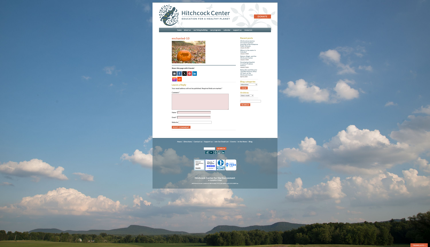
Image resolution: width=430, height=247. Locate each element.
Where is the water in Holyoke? (248, 51)
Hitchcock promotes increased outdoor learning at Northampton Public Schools (249, 43)
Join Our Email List (221, 141)
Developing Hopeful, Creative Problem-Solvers (247, 63)
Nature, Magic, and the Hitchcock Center (248, 57)
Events (233, 141)
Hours (179, 141)
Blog (250, 141)
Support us (208, 141)
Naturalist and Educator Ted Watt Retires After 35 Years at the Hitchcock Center (248, 72)
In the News (242, 141)
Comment (176, 92)
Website (175, 122)
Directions (188, 141)
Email (174, 117)
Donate (262, 16)
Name (174, 112)
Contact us (198, 141)
